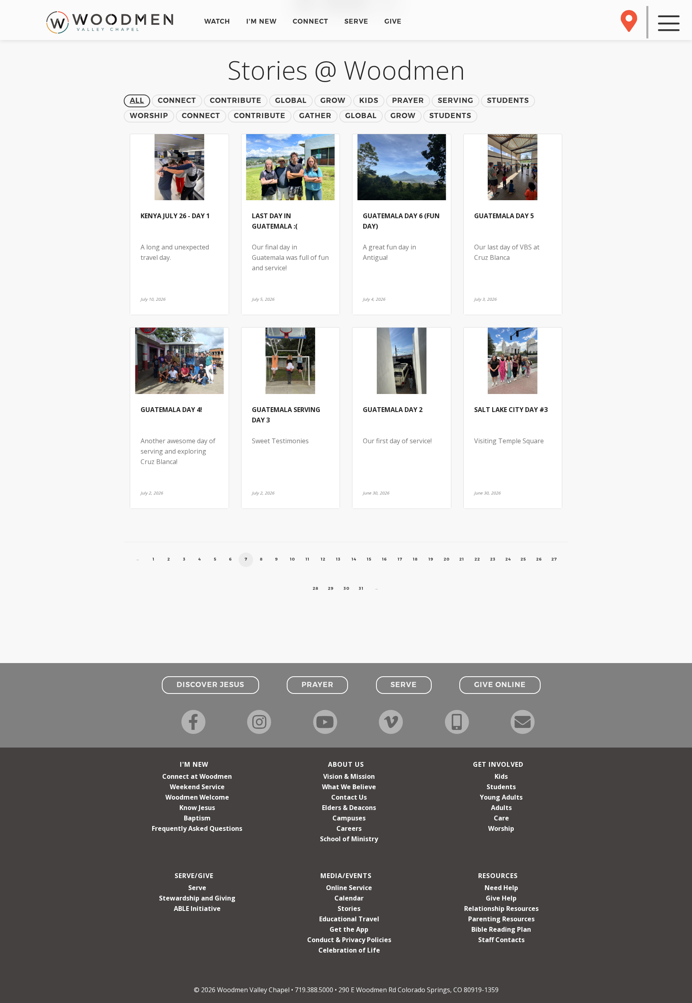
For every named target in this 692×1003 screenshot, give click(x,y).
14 (354, 559)
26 (539, 559)
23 (493, 559)
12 (323, 559)
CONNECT (310, 21)
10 (292, 559)
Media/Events (346, 875)
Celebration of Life (349, 950)
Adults (501, 807)
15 (369, 559)
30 (347, 588)
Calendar (349, 898)
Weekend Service (197, 786)
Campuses (349, 818)
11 (308, 559)
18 (415, 559)
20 (447, 559)
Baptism (197, 818)
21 (461, 559)
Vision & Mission (349, 776)
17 (400, 559)
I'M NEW (261, 21)
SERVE (356, 21)
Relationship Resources (501, 908)
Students (501, 786)
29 (331, 588)
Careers (349, 828)
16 (384, 559)
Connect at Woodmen (197, 776)
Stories (349, 908)
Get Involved (498, 764)
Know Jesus (197, 807)
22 (477, 559)
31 (361, 588)
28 (315, 588)
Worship (501, 828)
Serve (197, 887)
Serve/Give (194, 875)
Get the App (349, 929)
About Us (346, 764)
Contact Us (349, 797)
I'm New (194, 764)
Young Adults (501, 797)
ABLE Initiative (197, 908)
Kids (501, 776)
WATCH (217, 21)
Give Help (501, 898)
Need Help (501, 887)
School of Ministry (349, 838)
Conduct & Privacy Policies (349, 939)
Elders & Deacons (349, 807)
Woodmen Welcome (197, 797)
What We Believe (349, 786)
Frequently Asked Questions (197, 828)
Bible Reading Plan (501, 929)
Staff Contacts (501, 939)
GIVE (393, 21)
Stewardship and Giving (197, 898)
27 (554, 559)
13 (338, 559)
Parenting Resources (501, 919)
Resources (498, 875)
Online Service (349, 887)
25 (523, 559)
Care (501, 818)
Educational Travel (349, 919)
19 (430, 559)
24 (508, 559)
